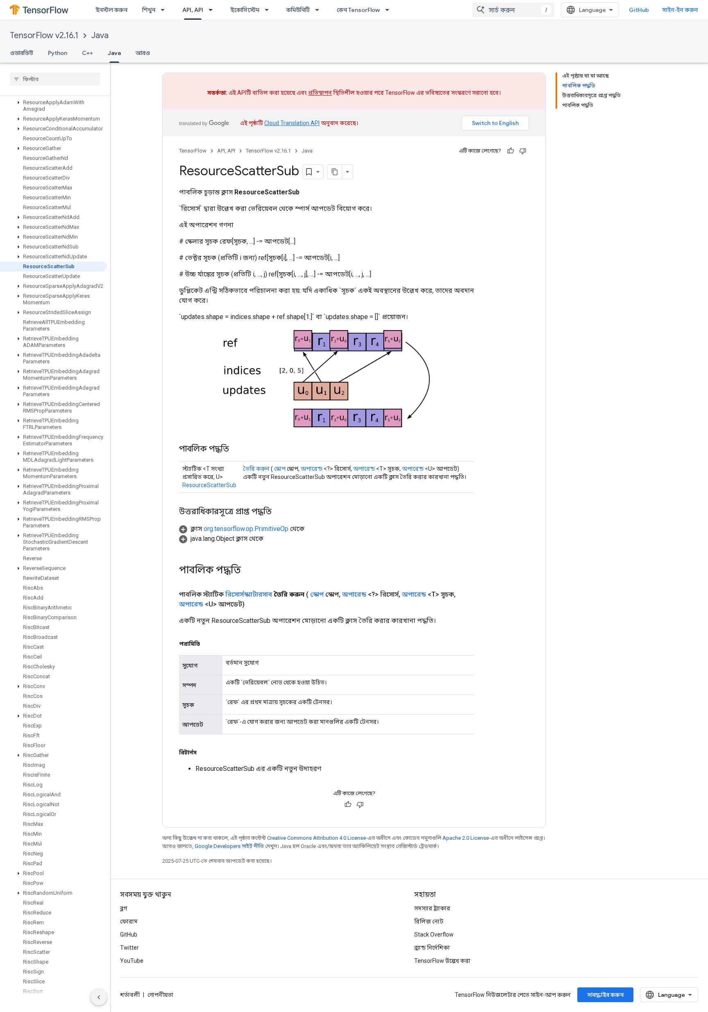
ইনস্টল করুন (111, 10)
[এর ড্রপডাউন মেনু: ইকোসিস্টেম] (269, 10)
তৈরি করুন (256, 468)
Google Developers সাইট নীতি (229, 846)
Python (57, 53)
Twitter (129, 947)
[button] (53, 106)
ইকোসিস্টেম (244, 10)
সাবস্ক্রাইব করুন (605, 994)
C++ (87, 53)
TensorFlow (192, 151)
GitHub (639, 10)
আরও (143, 53)
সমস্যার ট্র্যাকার (432, 908)
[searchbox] (55, 79)
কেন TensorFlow (358, 10)
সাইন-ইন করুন (680, 10)
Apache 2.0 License (465, 838)
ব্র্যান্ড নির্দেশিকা (432, 947)
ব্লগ (123, 908)
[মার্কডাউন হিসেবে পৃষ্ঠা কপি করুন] (334, 172)
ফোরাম (129, 921)
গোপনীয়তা (160, 994)
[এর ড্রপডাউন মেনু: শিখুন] (165, 10)
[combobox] (513, 9)
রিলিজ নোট (428, 921)
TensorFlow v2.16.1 (44, 35)
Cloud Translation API (292, 123)
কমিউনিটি (298, 10)
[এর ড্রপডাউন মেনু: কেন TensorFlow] (389, 10)
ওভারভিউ (21, 53)
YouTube (131, 960)
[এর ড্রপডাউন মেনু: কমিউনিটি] (319, 10)
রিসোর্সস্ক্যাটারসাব (248, 594)
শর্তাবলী (130, 994)
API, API (192, 10)
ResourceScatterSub (209, 485)
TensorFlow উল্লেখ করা (442, 960)
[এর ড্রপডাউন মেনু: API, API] (213, 10)
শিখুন (148, 10)
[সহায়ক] (510, 151)
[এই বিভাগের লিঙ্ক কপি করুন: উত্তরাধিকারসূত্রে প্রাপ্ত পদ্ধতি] (280, 512)
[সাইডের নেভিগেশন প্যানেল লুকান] (99, 997)
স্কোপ (280, 468)
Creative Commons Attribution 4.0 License (316, 838)
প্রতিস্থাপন (320, 92)
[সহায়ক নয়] (523, 151)
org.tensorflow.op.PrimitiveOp (246, 529)
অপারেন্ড (311, 468)
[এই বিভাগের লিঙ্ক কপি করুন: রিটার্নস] (205, 752)
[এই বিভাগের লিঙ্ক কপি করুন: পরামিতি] (208, 644)
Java (100, 35)
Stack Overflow (434, 934)
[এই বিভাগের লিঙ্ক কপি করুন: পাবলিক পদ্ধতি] (237, 449)
